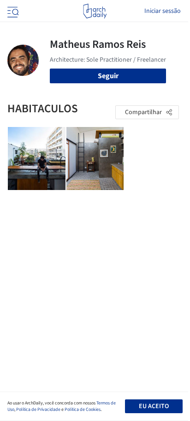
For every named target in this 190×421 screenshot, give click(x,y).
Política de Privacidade (38, 409)
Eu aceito (154, 406)
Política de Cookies (83, 409)
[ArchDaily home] (95, 11)
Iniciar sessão (162, 11)
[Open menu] (12, 11)
